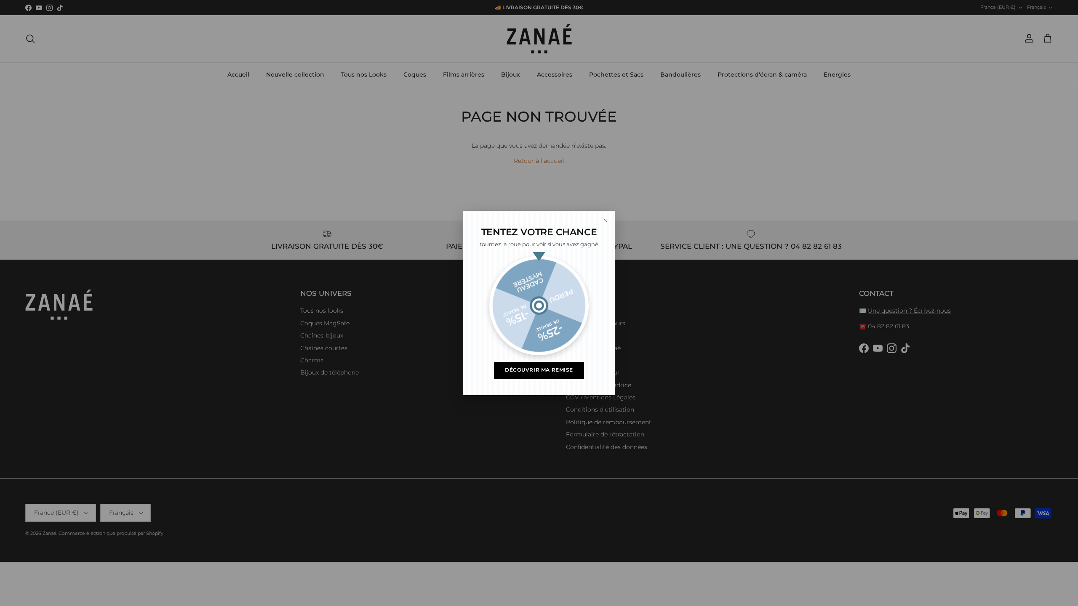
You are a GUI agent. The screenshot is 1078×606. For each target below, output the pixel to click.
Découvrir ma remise (539, 370)
